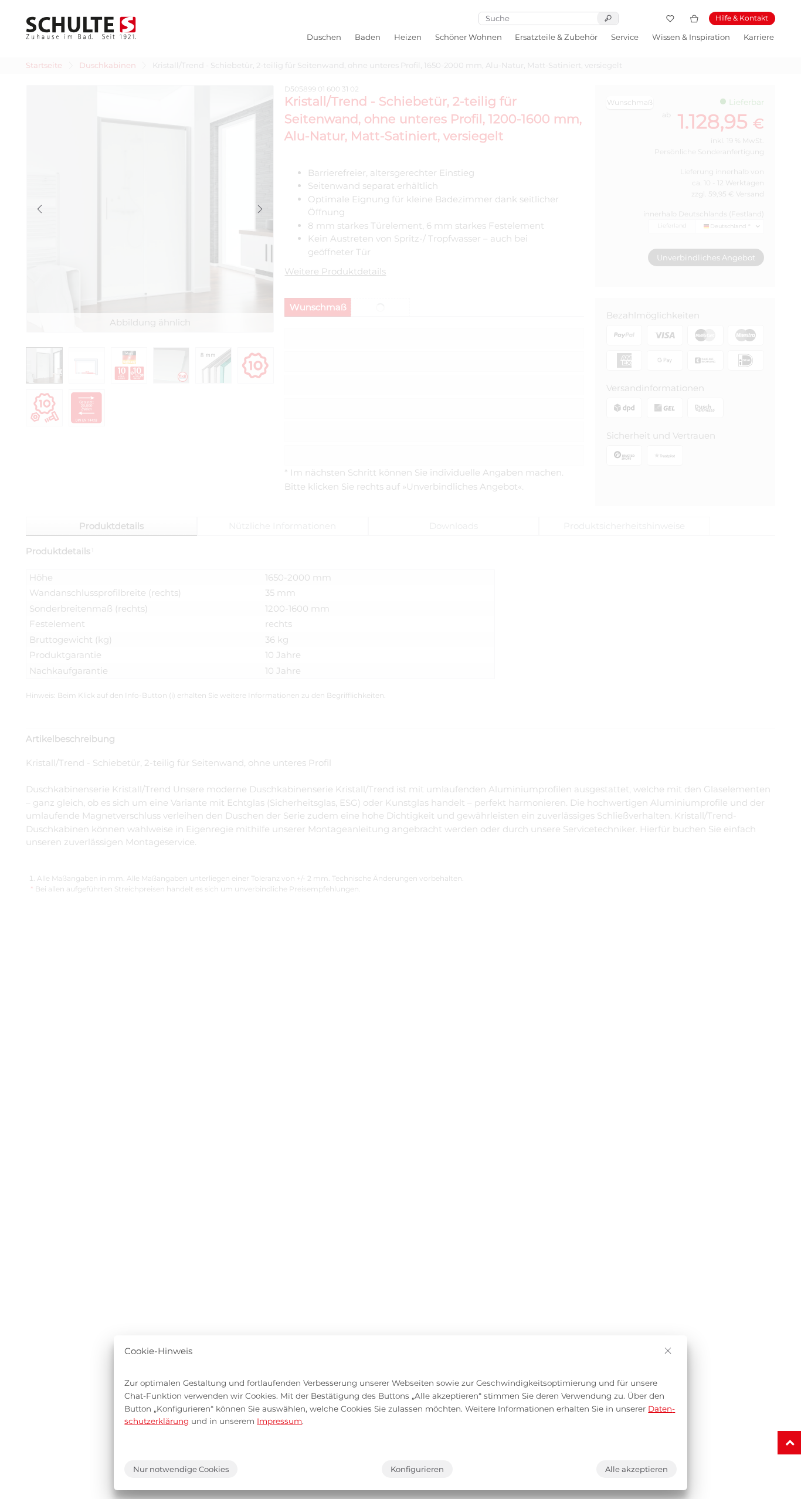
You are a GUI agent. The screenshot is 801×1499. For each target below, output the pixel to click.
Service (625, 37)
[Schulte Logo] (81, 27)
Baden (368, 37)
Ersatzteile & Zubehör (556, 37)
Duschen (324, 37)
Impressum (279, 1421)
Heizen (408, 37)
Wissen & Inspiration (691, 37)
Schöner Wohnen (468, 37)
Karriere (759, 37)
